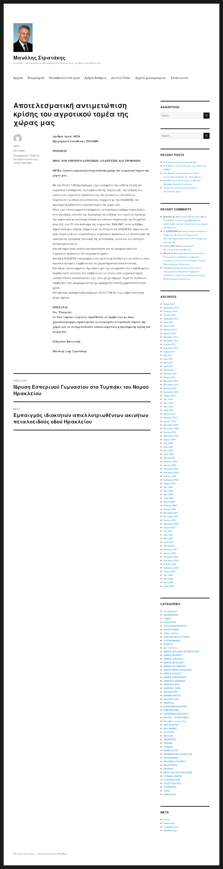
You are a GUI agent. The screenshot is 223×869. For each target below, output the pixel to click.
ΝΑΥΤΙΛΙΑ (168, 732)
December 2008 (170, 468)
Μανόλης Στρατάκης (39, 57)
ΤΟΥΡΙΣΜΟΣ (169, 787)
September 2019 (171, 307)
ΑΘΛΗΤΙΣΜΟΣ (170, 614)
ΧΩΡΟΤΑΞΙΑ (169, 794)
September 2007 (171, 523)
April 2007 (168, 542)
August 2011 (169, 351)
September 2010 (171, 391)
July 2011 (168, 355)
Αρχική (18, 78)
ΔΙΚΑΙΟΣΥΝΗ (170, 691)
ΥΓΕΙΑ (166, 790)
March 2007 (169, 545)
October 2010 (169, 388)
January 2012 (169, 333)
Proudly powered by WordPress (52, 853)
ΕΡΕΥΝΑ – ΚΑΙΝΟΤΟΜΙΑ (176, 717)
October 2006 (169, 564)
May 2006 (168, 582)
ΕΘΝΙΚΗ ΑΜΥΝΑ (172, 695)
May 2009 (168, 450)
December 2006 (170, 556)
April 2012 (168, 322)
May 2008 (168, 494)
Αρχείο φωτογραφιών (150, 78)
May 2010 (168, 406)
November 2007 (171, 516)
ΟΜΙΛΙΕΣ (168, 743)
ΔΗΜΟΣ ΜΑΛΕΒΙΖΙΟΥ (174, 666)
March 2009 (169, 457)
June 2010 (168, 402)
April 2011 (168, 366)
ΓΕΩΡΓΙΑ (34, 155)
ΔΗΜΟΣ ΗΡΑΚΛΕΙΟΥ (174, 662)
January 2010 (169, 421)
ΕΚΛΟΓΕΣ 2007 (171, 699)
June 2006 (168, 578)
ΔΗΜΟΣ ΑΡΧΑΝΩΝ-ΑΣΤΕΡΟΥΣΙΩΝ (181, 651)
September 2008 (171, 479)
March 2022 (169, 303)
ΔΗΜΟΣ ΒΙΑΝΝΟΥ (172, 655)
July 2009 (168, 443)
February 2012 (170, 329)
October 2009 (169, 432)
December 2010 (170, 380)
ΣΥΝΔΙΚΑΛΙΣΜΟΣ (172, 776)
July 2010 (168, 399)
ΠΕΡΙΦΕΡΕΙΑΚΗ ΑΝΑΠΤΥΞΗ (177, 754)
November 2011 (171, 340)
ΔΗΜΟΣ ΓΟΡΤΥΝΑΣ (173, 658)
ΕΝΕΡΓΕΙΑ (168, 702)
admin (16, 145)
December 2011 (170, 336)
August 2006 (169, 571)
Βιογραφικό (36, 78)
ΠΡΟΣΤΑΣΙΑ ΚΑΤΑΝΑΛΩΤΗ (177, 772)
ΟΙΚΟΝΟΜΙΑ (169, 739)
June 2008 (168, 490)
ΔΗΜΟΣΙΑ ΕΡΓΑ (171, 684)
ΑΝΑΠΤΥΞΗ (169, 622)
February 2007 (170, 549)
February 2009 (170, 461)
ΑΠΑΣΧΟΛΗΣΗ (171, 629)
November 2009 (171, 428)
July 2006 (168, 575)
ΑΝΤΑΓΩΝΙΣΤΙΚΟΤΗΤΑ (175, 625)
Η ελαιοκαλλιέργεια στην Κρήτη (180, 162)
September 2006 (171, 567)
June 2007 (168, 534)
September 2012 (171, 318)
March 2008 (169, 501)
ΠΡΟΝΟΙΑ (168, 768)
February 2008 (170, 505)
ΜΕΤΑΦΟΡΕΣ (170, 728)
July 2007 (168, 531)
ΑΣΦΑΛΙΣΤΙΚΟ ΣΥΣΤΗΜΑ (176, 636)
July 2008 (168, 487)
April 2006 (168, 586)
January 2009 (169, 465)
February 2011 (170, 373)
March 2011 (169, 369)
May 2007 (168, 538)
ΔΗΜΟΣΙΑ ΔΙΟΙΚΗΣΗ (174, 680)
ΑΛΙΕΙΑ (167, 618)
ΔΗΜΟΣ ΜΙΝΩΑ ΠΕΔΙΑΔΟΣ (177, 669)
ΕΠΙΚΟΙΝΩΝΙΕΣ (171, 710)
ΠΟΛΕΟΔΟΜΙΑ (171, 757)
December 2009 (170, 424)
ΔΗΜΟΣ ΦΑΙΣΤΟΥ (172, 673)
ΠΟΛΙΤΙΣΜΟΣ (170, 765)
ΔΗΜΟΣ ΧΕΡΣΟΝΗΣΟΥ (175, 677)
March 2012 (169, 325)
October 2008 (169, 476)
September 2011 (171, 347)
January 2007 (169, 553)
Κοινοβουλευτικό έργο (64, 78)
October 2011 (169, 344)
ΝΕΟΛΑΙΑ (168, 735)
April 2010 (168, 410)
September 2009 (171, 435)
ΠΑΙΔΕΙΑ (167, 746)
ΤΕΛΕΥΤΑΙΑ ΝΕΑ (22, 163)
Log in (166, 819)
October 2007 (169, 520)
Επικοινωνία (179, 78)
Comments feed (170, 826)
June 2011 (168, 358)
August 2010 (169, 395)
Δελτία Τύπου (120, 78)
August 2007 (169, 527)
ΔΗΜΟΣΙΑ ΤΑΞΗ (171, 688)
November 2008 (171, 472)
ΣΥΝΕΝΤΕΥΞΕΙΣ (171, 779)
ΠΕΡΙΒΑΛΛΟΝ (170, 750)
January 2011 (169, 377)
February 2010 (170, 417)
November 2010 (171, 384)
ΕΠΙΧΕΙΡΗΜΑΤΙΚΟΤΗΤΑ (175, 713)
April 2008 (168, 498)
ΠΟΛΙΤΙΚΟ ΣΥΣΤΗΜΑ (174, 761)
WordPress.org (170, 830)
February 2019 (170, 311)
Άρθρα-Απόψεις (95, 78)
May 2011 (168, 362)
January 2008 (169, 509)
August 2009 (169, 439)
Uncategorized (20, 155)
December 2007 (170, 512)
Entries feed (169, 823)
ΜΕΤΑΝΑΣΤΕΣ (171, 724)
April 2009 (168, 454)
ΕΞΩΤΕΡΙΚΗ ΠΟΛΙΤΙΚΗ (175, 706)
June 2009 (168, 446)
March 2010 (169, 413)
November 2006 (171, 560)
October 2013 (169, 314)
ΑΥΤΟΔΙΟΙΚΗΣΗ (171, 640)
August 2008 (169, 483)
